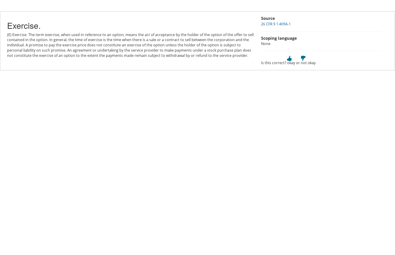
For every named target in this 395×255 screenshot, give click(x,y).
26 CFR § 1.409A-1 (276, 23)
